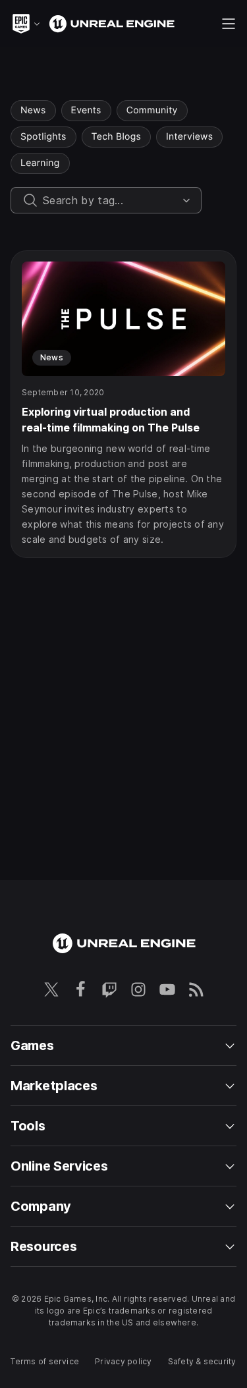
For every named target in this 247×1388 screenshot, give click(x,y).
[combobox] (110, 200)
